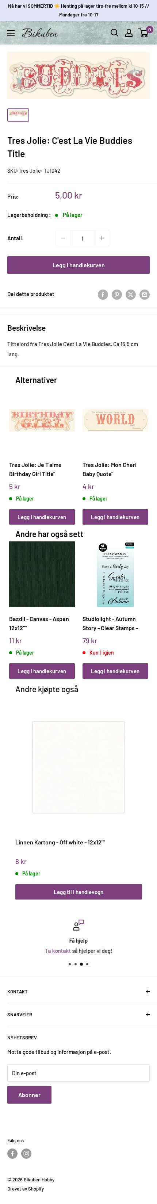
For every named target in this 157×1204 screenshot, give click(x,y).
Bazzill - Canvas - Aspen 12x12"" (39, 623)
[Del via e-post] (144, 293)
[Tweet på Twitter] (131, 293)
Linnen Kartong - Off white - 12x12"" (60, 842)
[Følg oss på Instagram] (26, 1154)
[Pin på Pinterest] (117, 293)
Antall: (15, 238)
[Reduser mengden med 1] (63, 238)
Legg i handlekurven (79, 264)
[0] (143, 32)
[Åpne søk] (115, 33)
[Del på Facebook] (103, 293)
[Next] (140, 448)
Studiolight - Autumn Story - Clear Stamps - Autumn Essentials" (110, 623)
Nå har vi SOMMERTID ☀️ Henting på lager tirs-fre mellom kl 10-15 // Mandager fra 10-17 (78, 10)
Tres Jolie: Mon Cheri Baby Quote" (110, 469)
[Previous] (17, 448)
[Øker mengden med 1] (102, 238)
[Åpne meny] (11, 33)
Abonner (29, 1094)
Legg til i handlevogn (78, 892)
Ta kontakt (58, 950)
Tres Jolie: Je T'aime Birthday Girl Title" (35, 469)
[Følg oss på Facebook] (12, 1154)
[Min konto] (129, 33)
